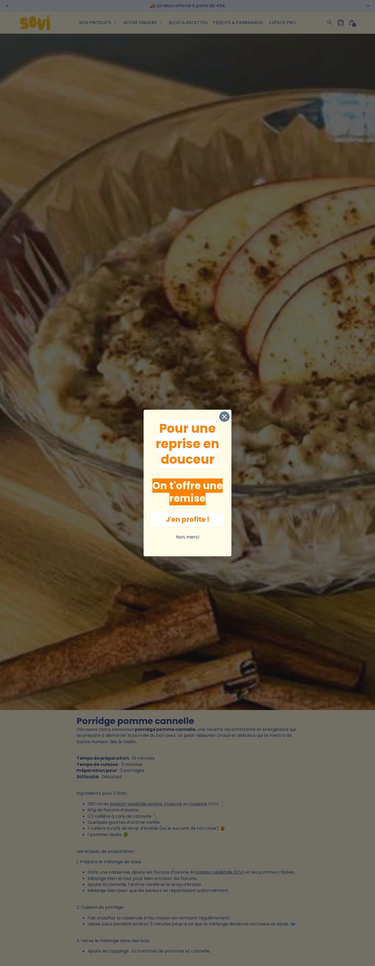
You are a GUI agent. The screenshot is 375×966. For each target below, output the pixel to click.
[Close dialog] (224, 416)
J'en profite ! (187, 519)
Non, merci (187, 537)
